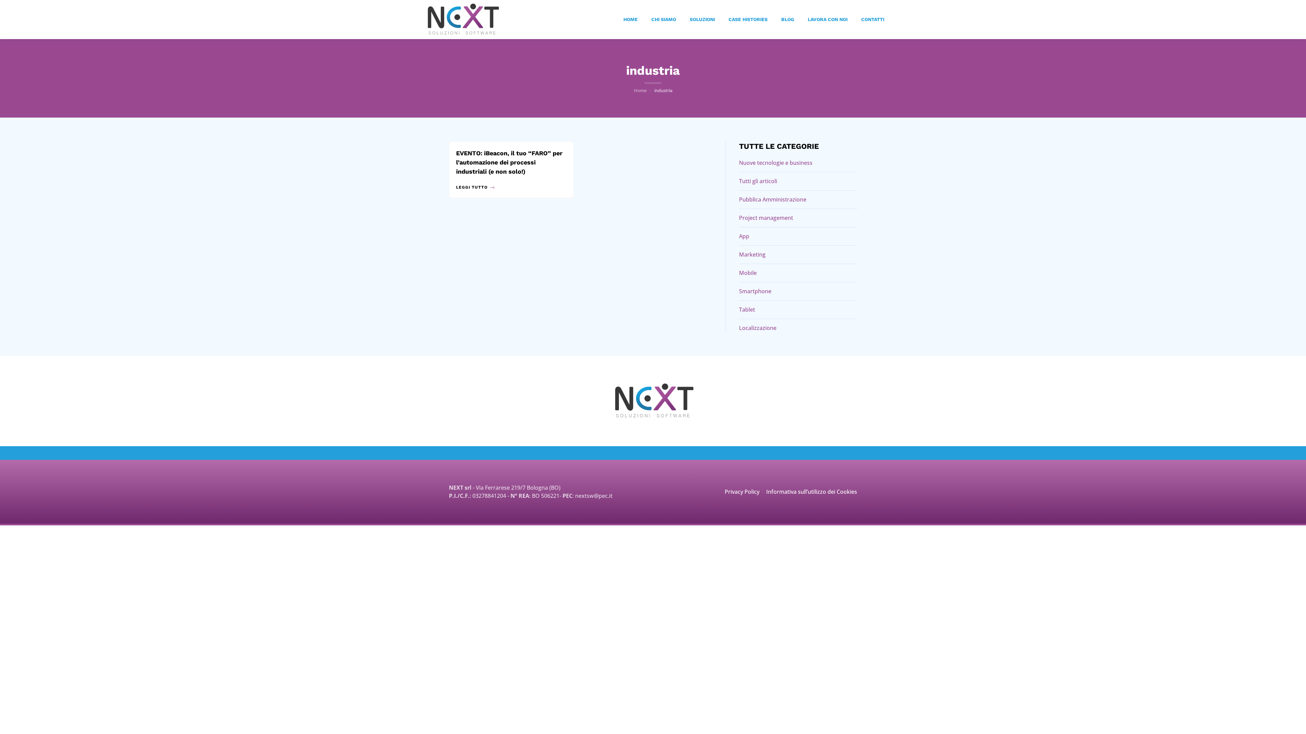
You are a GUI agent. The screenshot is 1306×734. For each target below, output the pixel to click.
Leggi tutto (472, 187)
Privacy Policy (742, 491)
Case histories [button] (748, 19)
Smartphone (755, 291)
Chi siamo (663, 19)
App (744, 236)
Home (630, 19)
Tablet (747, 309)
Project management (766, 218)
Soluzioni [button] (702, 19)
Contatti (872, 19)
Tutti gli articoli (758, 181)
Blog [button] (787, 19)
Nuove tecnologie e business (776, 163)
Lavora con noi (828, 19)
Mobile (748, 273)
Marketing (752, 254)
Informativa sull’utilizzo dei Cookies (811, 491)
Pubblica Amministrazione (772, 199)
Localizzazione (757, 328)
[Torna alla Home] (463, 19)
